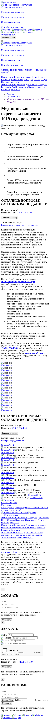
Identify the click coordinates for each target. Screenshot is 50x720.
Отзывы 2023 (7, 487)
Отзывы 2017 (7, 457)
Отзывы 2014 (7, 445)
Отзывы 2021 (7, 477)
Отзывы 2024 (7, 492)
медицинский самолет (36, 353)
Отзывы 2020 (7, 472)
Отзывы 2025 (34, 495)
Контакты (15, 89)
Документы (31, 84)
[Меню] (2, 40)
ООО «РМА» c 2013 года (13, 532)
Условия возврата (25, 537)
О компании (7, 84)
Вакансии (5, 89)
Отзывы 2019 (7, 465)
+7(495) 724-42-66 (9, 348)
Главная (10, 94)
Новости (41, 87)
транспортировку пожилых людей (18, 281)
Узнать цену (7, 505)
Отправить (6, 620)
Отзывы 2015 (7, 450)
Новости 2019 (13, 96)
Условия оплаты (8, 537)
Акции (24, 87)
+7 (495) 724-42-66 (24, 662)
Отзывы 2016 (7, 452)
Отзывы (32, 87)
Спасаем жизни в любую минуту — (18, 70)
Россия (4, 87)
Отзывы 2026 (36, 497)
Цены (18, 87)
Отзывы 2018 (7, 460)
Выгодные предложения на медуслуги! (19, 225)
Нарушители (19, 84)
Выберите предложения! (12, 440)
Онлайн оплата (8, 35)
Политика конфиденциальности (28, 535)
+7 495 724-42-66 (24, 212)
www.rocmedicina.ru (10, 552)
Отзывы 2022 (7, 482)
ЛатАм (11, 87)
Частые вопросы (9, 502)
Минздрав (42, 84)
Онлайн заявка (8, 37)
